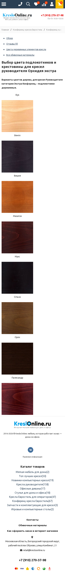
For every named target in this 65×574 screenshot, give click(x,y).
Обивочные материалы (32, 525)
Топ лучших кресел (32, 476)
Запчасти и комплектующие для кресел (32, 505)
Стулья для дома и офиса (32, 492)
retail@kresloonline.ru (34, 550)
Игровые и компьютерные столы (32, 509)
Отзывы (12, 44)
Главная (5, 30)
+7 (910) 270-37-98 (52, 15)
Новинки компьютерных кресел (33, 480)
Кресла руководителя (32, 484)
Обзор (9, 38)
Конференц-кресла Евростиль (27, 30)
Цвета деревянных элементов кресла (26, 49)
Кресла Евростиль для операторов (32, 496)
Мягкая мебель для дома (32, 472)
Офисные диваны (32, 488)
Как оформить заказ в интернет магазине (32, 531)
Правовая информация (32, 457)
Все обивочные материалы (20, 55)
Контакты (32, 519)
